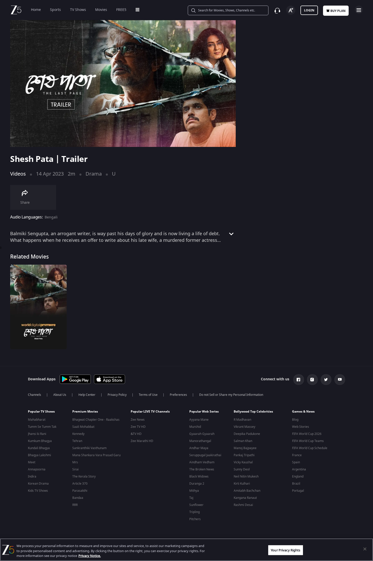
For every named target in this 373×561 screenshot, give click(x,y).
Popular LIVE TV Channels (150, 411)
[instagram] (312, 379)
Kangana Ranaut (245, 498)
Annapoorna (36, 469)
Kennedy (78, 434)
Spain (296, 462)
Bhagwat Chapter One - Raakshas (96, 419)
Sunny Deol (242, 469)
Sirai (75, 469)
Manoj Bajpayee (245, 448)
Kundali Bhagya (39, 448)
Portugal (298, 490)
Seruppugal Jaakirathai (205, 455)
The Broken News (201, 469)
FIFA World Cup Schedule (309, 448)
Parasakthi (79, 490)
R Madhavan (242, 419)
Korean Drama (38, 483)
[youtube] (339, 379)
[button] (46, 412)
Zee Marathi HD (142, 441)
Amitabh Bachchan (247, 490)
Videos (18, 174)
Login (309, 10)
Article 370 (80, 483)
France (297, 455)
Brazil (296, 483)
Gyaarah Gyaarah (201, 434)
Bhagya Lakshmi (39, 455)
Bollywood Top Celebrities (253, 411)
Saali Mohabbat (83, 426)
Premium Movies (85, 411)
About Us (59, 395)
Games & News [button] (303, 411)
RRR (75, 505)
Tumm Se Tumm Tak (42, 426)
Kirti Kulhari (242, 483)
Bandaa (77, 498)
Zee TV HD (138, 426)
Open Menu (359, 10)
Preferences (178, 395)
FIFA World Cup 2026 (306, 434)
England (297, 476)
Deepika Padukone (247, 434)
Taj (191, 498)
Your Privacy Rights (285, 550)
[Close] (364, 548)
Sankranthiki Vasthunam (89, 448)
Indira (32, 476)
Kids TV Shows (38, 490)
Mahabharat (36, 419)
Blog (295, 419)
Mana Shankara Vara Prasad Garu (96, 455)
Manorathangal (200, 441)
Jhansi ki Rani (37, 434)
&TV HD (136, 434)
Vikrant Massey (244, 426)
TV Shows (78, 9)
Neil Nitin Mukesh (246, 476)
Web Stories (300, 426)
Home (36, 9)
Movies (101, 9)
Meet (31, 462)
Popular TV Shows (41, 411)
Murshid (195, 426)
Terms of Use (148, 395)
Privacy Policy (117, 395)
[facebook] (298, 379)
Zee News (138, 419)
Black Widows (199, 476)
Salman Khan (243, 441)
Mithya (194, 490)
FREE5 (121, 9)
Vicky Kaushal (243, 462)
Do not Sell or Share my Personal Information (231, 395)
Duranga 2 (196, 483)
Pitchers (195, 519)
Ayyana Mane (199, 419)
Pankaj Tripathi (244, 455)
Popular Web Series (204, 411)
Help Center (86, 395)
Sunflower (196, 505)
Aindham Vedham (201, 462)
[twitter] (326, 379)
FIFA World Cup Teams (308, 441)
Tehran (77, 441)
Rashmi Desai (243, 505)
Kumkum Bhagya (40, 441)
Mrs (75, 462)
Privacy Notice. (89, 555)
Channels (34, 395)
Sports (55, 9)
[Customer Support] (277, 10)
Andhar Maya (198, 448)
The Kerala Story (84, 476)
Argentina (299, 469)
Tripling (194, 512)
